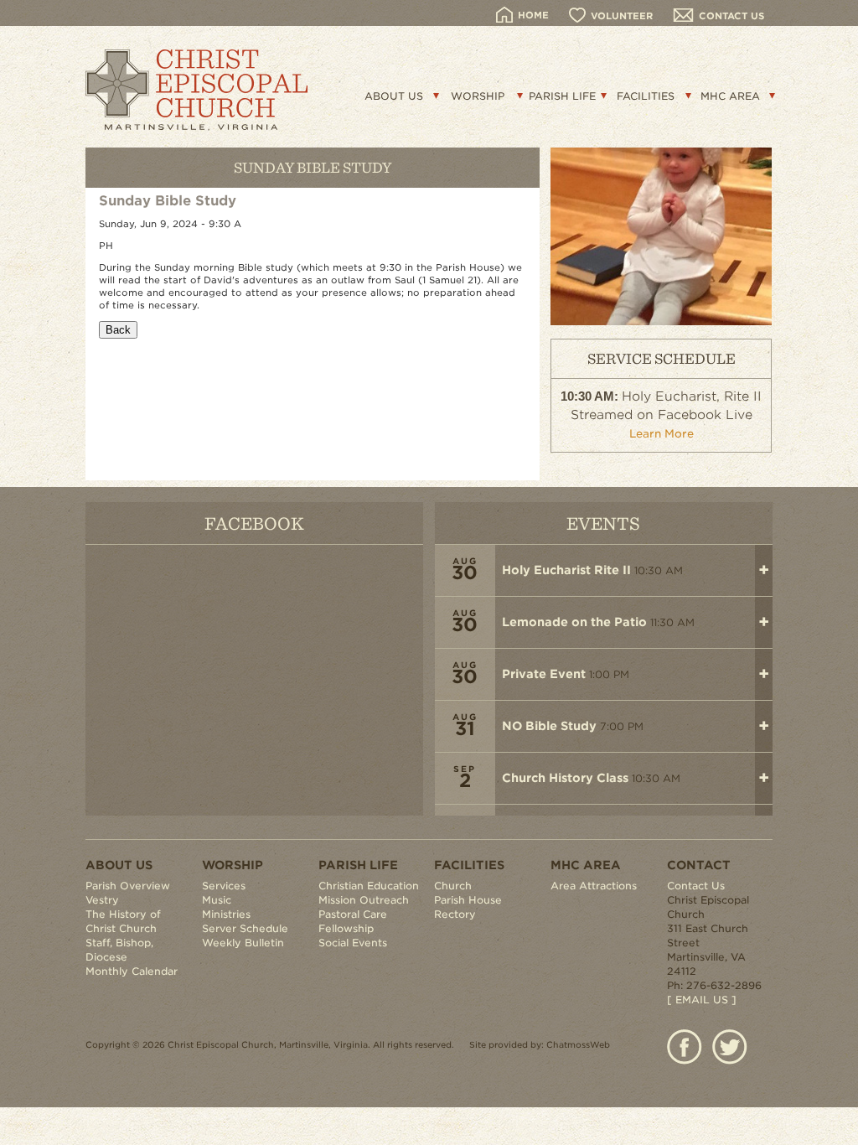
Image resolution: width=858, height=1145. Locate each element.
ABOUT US (393, 96)
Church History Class (565, 778)
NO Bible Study (549, 726)
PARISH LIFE (562, 96)
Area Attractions (593, 885)
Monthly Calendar (131, 971)
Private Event (544, 674)
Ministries (226, 914)
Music (216, 900)
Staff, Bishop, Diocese (119, 949)
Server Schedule (245, 928)
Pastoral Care (352, 914)
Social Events (352, 942)
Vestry (102, 900)
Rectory (455, 914)
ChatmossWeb (578, 1044)
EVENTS (603, 522)
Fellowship (346, 928)
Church (453, 885)
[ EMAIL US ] (702, 999)
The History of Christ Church (123, 921)
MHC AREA (730, 96)
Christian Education (368, 885)
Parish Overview (127, 885)
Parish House (468, 900)
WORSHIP (477, 96)
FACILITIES (646, 96)
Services (224, 885)
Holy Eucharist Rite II (566, 570)
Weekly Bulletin (243, 942)
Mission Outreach (363, 900)
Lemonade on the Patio (574, 622)
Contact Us (696, 885)
